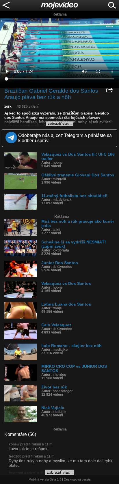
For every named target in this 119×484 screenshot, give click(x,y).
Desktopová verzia (77, 479)
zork (8, 106)
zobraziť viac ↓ (60, 124)
